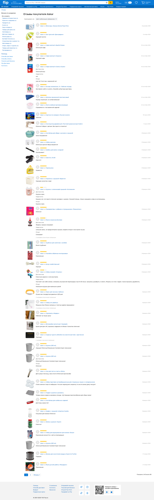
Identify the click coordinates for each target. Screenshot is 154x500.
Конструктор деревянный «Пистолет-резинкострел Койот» (64, 124)
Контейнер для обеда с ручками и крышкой (59, 133)
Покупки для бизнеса (8, 61)
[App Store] (112, 492)
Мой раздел (118, 3)
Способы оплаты (6, 58)
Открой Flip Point (61, 6)
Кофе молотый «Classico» (54, 56)
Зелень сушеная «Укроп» (53, 422)
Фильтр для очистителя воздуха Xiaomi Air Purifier (61, 454)
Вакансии (52, 490)
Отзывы (4, 10)
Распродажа (7, 50)
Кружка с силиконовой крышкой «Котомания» (60, 189)
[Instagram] (87, 487)
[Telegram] (81, 487)
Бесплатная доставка (91, 6)
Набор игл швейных (52, 302)
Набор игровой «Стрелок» (54, 272)
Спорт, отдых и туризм (10, 45)
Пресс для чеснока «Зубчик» (55, 292)
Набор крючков (50, 142)
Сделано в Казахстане (10, 18)
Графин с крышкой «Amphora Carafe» (57, 411)
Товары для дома (8, 29)
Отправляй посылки (17, 6)
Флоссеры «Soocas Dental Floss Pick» (57, 26)
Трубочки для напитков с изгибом (56, 242)
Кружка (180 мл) (51, 345)
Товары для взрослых (9, 48)
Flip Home (110, 6)
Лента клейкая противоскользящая (57, 105)
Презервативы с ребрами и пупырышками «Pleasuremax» (63, 209)
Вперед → (37, 475)
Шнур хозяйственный (52, 264)
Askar (42, 26)
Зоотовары (6, 32)
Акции (102, 6)
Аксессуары (6, 36)
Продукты (6, 22)
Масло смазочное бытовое (54, 220)
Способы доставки (7, 56)
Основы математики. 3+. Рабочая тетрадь (58, 86)
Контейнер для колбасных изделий (57, 400)
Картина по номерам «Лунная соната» (58, 115)
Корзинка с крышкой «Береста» (56, 178)
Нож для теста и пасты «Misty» (55, 371)
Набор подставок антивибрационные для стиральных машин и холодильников (70, 382)
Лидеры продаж (121, 6)
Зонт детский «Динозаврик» (55, 34)
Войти (117, 2)
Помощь (35, 485)
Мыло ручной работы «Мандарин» (56, 464)
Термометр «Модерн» (52, 313)
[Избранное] (136, 2)
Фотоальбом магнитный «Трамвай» (57, 324)
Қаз (126, 2)
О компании (53, 485)
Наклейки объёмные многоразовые (57, 253)
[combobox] (66, 2)
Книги (5, 25)
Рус (130, 2)
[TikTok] (81, 493)
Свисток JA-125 (50, 157)
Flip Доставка (5, 63)
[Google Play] (107, 492)
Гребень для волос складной (54, 150)
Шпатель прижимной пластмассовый (57, 97)
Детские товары (8, 34)
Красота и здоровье (9, 20)
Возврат (35, 490)
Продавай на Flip (32, 6)
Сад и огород (7, 27)
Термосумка (49, 168)
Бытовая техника (8, 38)
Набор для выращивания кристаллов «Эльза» (60, 432)
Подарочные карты (76, 6)
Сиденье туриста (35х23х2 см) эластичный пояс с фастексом (65, 334)
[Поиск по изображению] (106, 2)
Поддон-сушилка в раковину (55, 392)
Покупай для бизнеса (46, 6)
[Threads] (87, 493)
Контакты (4, 65)
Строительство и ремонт (10, 41)
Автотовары (6, 43)
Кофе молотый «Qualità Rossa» (55, 45)
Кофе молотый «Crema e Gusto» (55, 66)
